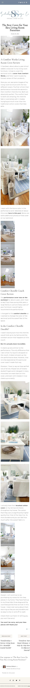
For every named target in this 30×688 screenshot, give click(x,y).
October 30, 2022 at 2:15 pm (13, 668)
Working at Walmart (11, 666)
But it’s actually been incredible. (13, 344)
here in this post (14, 213)
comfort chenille (20, 313)
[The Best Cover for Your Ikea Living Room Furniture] (15, 46)
